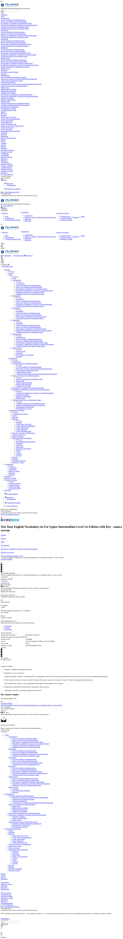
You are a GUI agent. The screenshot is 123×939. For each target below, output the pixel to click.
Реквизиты (4, 900)
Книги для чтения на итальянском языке (29, 379)
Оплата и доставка (14, 483)
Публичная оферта (7, 903)
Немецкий (19, 323)
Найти (3, 924)
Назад (12, 271)
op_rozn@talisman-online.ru (11, 192)
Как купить (8, 629)
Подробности (5, 583)
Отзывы (7, 628)
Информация (5, 889)
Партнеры (4, 886)
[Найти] (2, 12)
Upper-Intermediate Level (8, 698)
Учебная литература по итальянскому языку (30, 403)
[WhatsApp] (13, 520)
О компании (12, 468)
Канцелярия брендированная (25, 441)
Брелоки (19, 422)
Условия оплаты (6, 894)
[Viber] (10, 520)
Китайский (19, 311)
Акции (3, 875)
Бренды (3, 877)
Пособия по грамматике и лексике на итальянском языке (34, 393)
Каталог (11, 273)
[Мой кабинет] (1, 246)
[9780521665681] (6, 559)
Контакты (4, 887)
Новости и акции (6, 884)
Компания (4, 879)
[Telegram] (18, 520)
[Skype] (15, 520)
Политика (4, 901)
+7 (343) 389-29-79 (7, 174)
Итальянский (16, 362)
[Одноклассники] (4, 520)
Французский (20, 337)
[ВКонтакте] (2, 520)
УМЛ (14, 278)
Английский (20, 283)
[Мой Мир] (7, 520)
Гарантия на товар (7, 898)
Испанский (20, 299)
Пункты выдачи (6, 893)
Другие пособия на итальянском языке (28, 367)
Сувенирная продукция (20, 414)
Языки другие (20, 351)
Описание (8, 626)
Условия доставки (6, 896)
